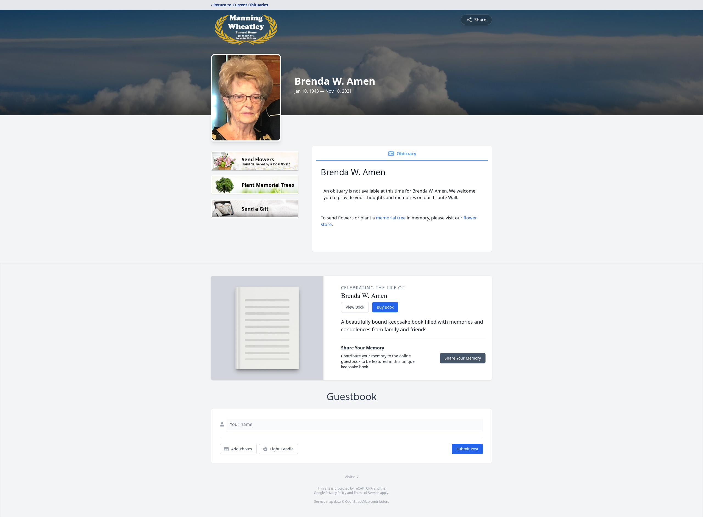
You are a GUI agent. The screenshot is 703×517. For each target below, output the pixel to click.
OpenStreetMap (357, 501)
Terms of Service (366, 492)
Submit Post (467, 448)
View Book (355, 307)
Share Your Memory (463, 358)
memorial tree (391, 218)
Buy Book (385, 307)
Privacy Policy (336, 492)
